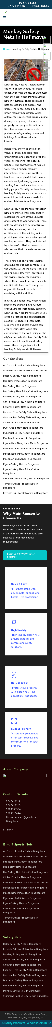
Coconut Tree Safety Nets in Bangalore (25, 412)
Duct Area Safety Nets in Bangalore (23, 427)
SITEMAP (8, 829)
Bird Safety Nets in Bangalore (19, 386)
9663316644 (13, 813)
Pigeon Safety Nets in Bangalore (21, 464)
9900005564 (13, 809)
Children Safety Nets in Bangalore (22, 407)
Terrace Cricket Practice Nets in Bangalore (20, 485)
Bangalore (11, 821)
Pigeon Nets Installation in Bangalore (24, 453)
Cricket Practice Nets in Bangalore (22, 422)
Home (6, 49)
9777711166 (13, 801)
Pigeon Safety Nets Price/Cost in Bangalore (21, 471)
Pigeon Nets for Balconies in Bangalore (25, 448)
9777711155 (13, 805)
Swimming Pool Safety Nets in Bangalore (26, 478)
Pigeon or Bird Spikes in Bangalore (22, 459)
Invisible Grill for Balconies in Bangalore (25, 493)
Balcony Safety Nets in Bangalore (22, 375)
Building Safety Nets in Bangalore (22, 396)
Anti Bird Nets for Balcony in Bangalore (25, 370)
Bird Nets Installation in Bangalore (22, 381)
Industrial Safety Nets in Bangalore (23, 433)
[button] (4, 17)
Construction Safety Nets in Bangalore (24, 417)
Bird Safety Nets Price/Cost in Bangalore (25, 391)
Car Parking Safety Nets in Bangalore (24, 401)
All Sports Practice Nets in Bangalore (24, 365)
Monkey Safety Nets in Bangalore (22, 438)
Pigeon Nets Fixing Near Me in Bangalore (25, 443)
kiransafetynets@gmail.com (21, 817)
